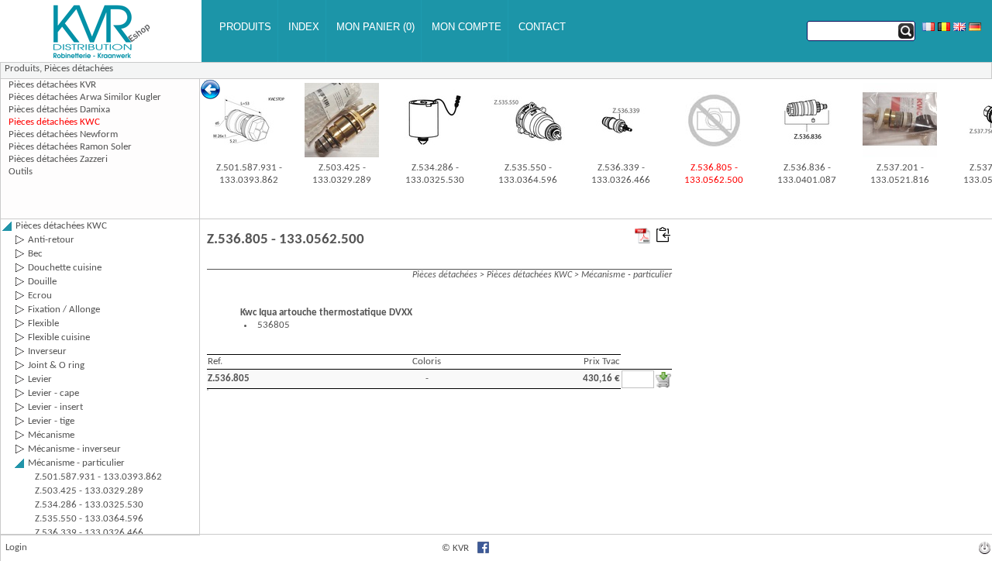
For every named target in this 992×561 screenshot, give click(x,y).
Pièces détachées (78, 69)
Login (16, 547)
